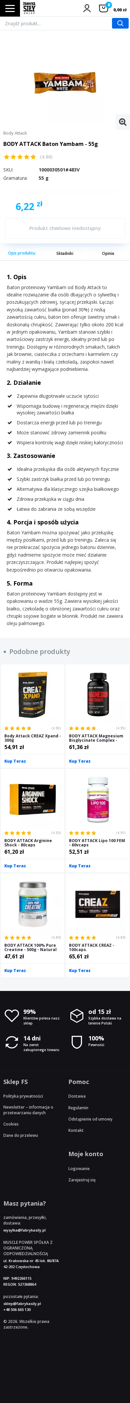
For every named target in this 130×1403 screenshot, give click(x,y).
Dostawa (77, 1096)
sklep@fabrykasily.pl (22, 1303)
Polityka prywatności (23, 1096)
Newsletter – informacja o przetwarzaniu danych (28, 1110)
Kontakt (76, 1130)
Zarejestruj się (82, 1180)
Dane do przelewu (20, 1135)
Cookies (11, 1124)
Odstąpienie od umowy (90, 1119)
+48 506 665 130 (17, 1309)
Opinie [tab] (108, 253)
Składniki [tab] (64, 253)
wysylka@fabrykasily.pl (24, 1230)
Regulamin (78, 1108)
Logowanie (79, 1168)
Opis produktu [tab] (21, 253)
